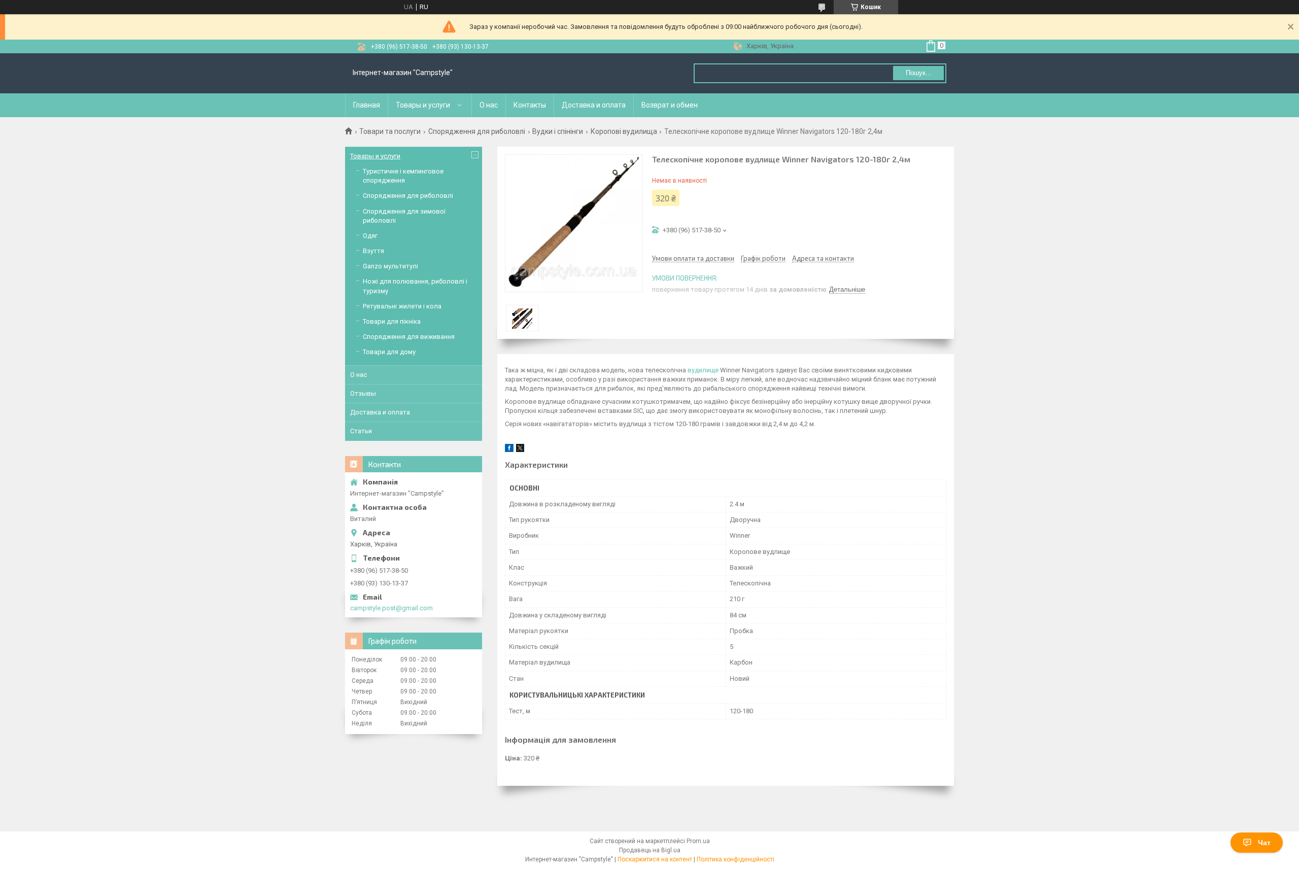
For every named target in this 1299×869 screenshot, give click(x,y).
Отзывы (363, 393)
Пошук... (919, 73)
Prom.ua (698, 841)
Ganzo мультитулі (390, 266)
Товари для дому (389, 352)
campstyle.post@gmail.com (391, 608)
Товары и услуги (423, 105)
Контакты (530, 105)
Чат (1264, 843)
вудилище (703, 370)
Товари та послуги (390, 131)
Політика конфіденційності (735, 859)
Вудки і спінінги (557, 131)
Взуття (373, 251)
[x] (520, 450)
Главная (366, 105)
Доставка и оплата (594, 105)
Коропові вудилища (624, 131)
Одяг (370, 235)
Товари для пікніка (392, 321)
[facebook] (509, 450)
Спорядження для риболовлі (476, 131)
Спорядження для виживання (409, 336)
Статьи (361, 431)
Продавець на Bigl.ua (649, 850)
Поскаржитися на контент (655, 859)
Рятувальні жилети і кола (402, 306)
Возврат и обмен (669, 105)
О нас (489, 105)
